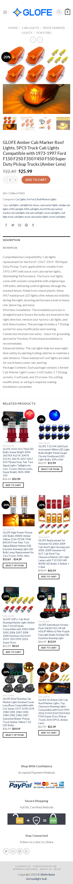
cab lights (14, 205)
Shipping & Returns (25, 869)
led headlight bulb (36, 878)
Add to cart (35, 179)
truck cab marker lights (36, 216)
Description (11, 240)
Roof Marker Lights (46, 199)
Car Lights (30, 27)
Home (13, 27)
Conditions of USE (45, 866)
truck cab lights (16, 216)
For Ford (43, 32)
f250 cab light (16, 209)
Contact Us (23, 866)
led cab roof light (34, 212)
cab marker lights (49, 205)
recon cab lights (52, 212)
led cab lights (18, 212)
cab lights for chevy (29, 205)
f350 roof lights (31, 209)
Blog (57, 869)
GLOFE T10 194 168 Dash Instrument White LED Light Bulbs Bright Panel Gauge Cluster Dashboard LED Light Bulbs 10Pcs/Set (54, 453)
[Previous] (8, 80)
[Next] (64, 80)
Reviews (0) (10, 247)
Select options (50, 469)
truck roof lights (57, 216)
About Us (46, 869)
